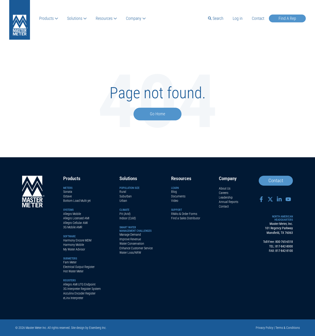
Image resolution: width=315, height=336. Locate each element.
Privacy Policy (264, 328)
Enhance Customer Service (136, 248)
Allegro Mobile (72, 214)
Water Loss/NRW (130, 252)
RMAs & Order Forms (184, 214)
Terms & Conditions (287, 328)
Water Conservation (131, 243)
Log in (238, 18)
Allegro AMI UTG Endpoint (79, 284)
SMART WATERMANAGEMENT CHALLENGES (135, 229)
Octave (67, 196)
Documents (178, 196)
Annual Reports (228, 202)
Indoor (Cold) (127, 218)
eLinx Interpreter (73, 298)
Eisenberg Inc (97, 328)
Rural (122, 191)
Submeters (70, 258)
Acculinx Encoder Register (79, 293)
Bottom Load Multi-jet (77, 200)
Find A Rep (287, 18)
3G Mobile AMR (72, 227)
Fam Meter (70, 262)
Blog (174, 191)
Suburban (125, 196)
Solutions (74, 18)
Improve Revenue (130, 239)
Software (69, 236)
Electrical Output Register (79, 267)
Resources (104, 18)
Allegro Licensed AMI (76, 218)
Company (133, 18)
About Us (224, 188)
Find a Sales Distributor (185, 218)
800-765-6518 (284, 242)
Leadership (226, 197)
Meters (67, 188)
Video (174, 200)
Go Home (157, 114)
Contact (258, 18)
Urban (123, 200)
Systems (68, 209)
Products (46, 18)
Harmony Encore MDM (77, 240)
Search (218, 18)
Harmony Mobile (73, 245)
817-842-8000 (284, 246)
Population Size (129, 188)
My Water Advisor (74, 249)
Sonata (67, 191)
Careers (223, 193)
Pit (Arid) (125, 214)
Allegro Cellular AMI (75, 223)
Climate (124, 209)
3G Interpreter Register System (82, 289)
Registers (69, 280)
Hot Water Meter (73, 271)
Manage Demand (130, 234)
